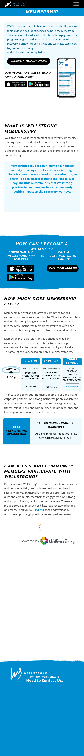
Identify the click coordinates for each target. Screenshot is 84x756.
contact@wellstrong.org (44, 677)
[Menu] (76, 4)
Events (39, 510)
